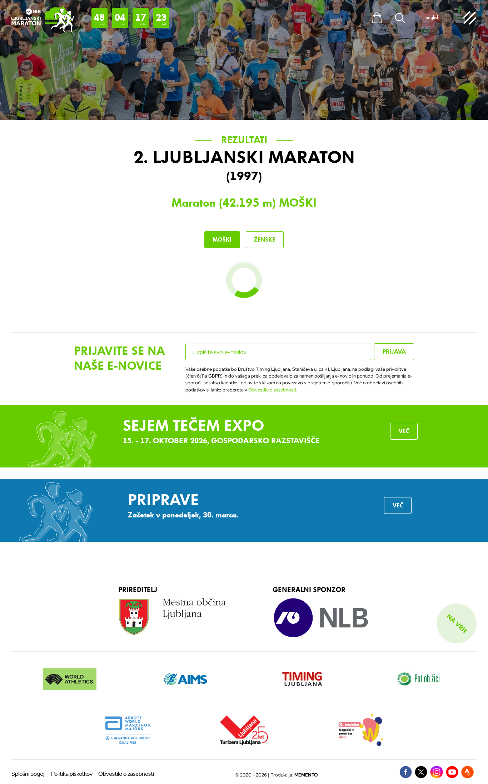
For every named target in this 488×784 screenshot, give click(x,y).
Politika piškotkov (72, 774)
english (432, 17)
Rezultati (244, 140)
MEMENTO (306, 775)
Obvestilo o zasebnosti (126, 774)
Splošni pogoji (28, 774)
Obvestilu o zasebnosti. (272, 390)
